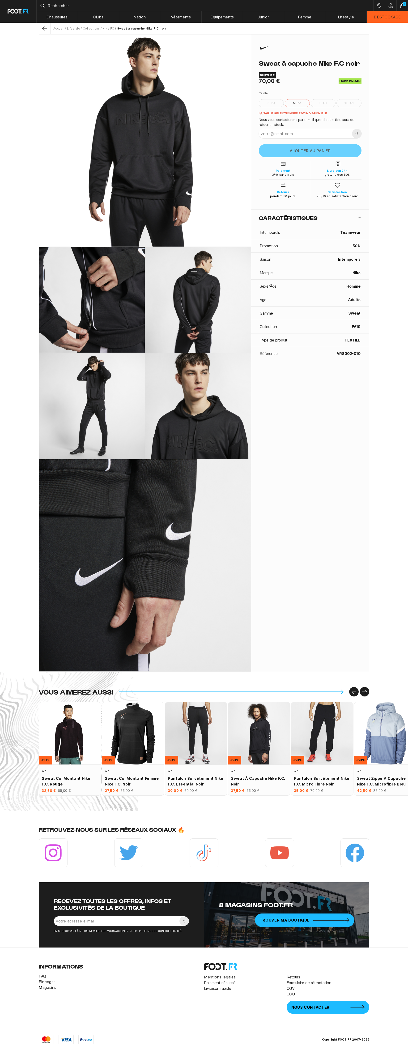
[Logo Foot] (18, 11)
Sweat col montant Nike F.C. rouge (66, 781)
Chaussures (57, 17)
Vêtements (181, 17)
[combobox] (205, 5)
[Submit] (42, 5)
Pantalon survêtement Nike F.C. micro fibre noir (321, 781)
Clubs (98, 17)
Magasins (47, 987)
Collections (91, 28)
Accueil (58, 28)
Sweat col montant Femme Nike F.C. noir (132, 781)
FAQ (42, 976)
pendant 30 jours (283, 196)
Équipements (222, 17)
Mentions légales (220, 977)
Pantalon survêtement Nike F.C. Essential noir (195, 781)
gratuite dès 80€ (337, 174)
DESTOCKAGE (387, 17)
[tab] (310, 218)
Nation (139, 17)
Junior (263, 17)
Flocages (47, 981)
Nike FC (108, 28)
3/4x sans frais (283, 174)
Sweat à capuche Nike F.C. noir (258, 781)
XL (346, 103)
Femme (304, 17)
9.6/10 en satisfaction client (337, 196)
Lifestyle (346, 17)
